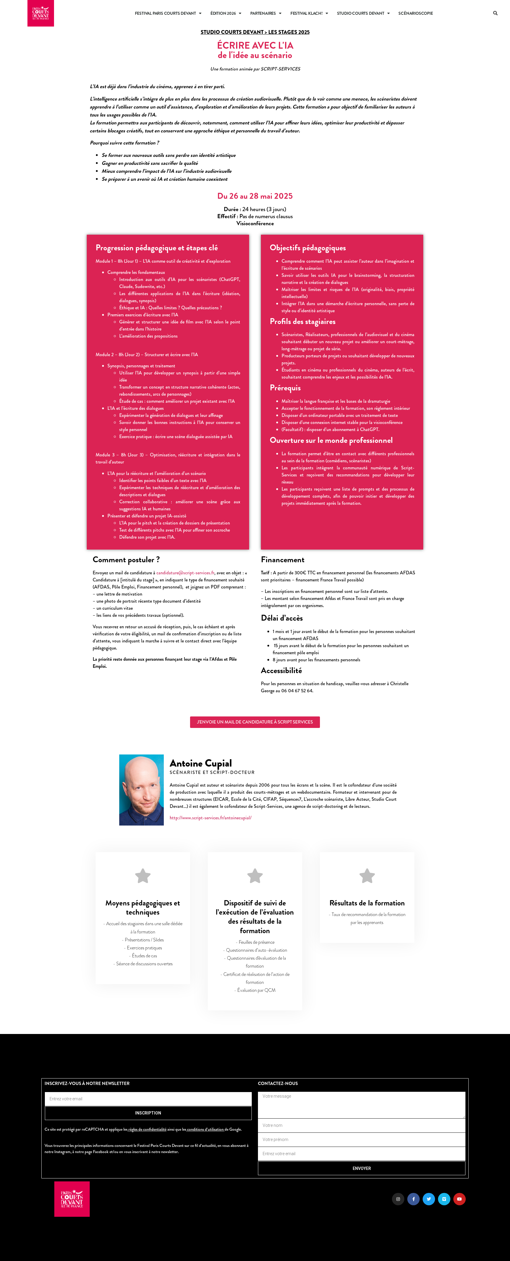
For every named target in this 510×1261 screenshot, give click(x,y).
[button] (496, 13)
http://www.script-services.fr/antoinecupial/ (210, 817)
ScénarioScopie (415, 13)
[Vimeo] (444, 1199)
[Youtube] (459, 1199)
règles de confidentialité (147, 1129)
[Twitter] (429, 1199)
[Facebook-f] (413, 1199)
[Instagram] (398, 1199)
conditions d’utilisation (205, 1129)
